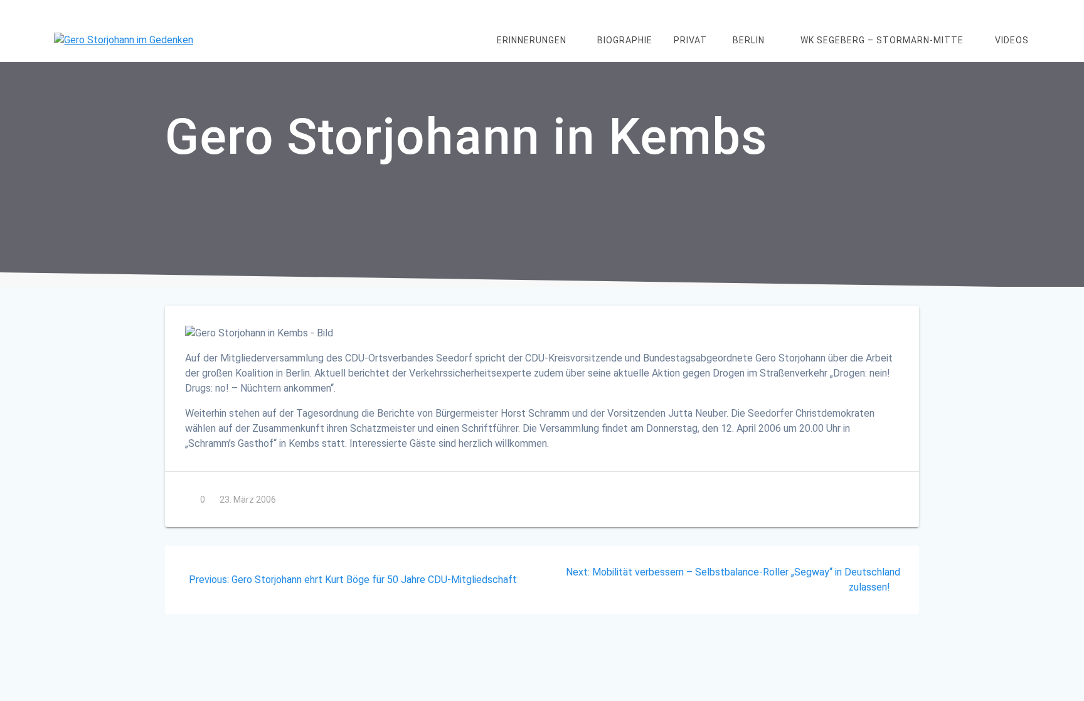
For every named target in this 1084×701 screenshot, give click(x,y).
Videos (1012, 40)
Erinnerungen (531, 40)
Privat (690, 40)
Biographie (624, 40)
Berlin (749, 40)
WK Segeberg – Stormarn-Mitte (882, 40)
